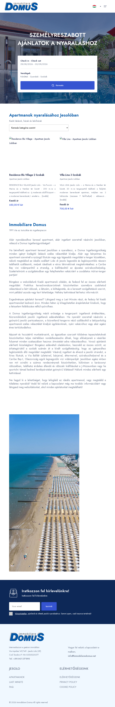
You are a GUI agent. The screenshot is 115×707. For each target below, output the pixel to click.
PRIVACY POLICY (68, 682)
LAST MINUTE (16, 682)
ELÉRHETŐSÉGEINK (70, 677)
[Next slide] (51, 154)
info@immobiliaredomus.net (82, 656)
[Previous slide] (14, 154)
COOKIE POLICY (68, 687)
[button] (29, 168)
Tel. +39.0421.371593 (19, 658)
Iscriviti (49, 606)
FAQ (11, 687)
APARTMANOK (16, 677)
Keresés (59, 85)
